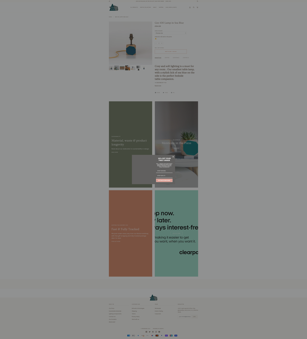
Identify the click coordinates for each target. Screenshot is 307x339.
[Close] (173, 157)
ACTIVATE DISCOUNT (164, 180)
